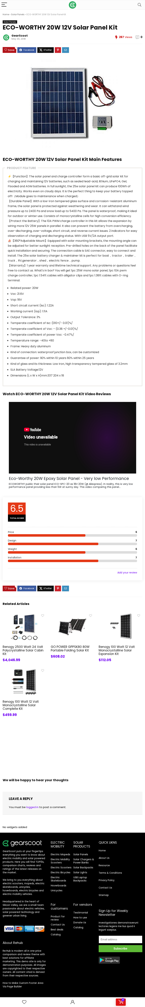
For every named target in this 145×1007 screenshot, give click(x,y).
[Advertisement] (72, 748)
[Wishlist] (24, 1002)
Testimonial (80, 912)
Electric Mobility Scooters (60, 861)
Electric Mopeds (60, 854)
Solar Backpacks (83, 867)
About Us (104, 858)
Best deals (57, 929)
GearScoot (19, 36)
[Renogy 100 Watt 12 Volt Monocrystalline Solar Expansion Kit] (120, 615)
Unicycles (56, 890)
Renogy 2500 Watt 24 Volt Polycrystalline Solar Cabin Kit (23, 650)
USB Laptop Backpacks (80, 879)
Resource (104, 865)
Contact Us (58, 924)
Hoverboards (58, 885)
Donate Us (79, 922)
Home (6, 14)
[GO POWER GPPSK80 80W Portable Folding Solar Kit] (72, 615)
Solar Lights (80, 872)
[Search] (139, 5)
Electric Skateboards (58, 879)
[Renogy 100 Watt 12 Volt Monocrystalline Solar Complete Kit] (24, 670)
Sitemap (104, 895)
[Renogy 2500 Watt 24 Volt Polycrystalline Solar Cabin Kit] (24, 615)
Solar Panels (17, 14)
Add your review (127, 572)
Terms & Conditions (110, 873)
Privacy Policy (106, 880)
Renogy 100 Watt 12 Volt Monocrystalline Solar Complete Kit (21, 705)
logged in (32, 807)
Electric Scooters (61, 867)
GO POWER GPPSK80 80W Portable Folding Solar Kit (70, 648)
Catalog (56, 934)
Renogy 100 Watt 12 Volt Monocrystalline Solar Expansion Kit (117, 650)
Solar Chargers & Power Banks (83, 861)
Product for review (58, 918)
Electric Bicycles (60, 872)
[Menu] (4, 5)
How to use (80, 917)
